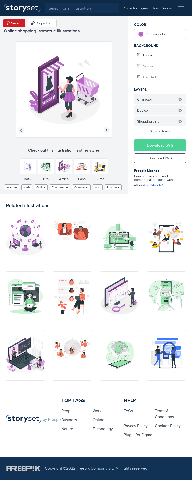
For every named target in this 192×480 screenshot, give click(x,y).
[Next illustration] (107, 130)
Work (97, 411)
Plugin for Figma (138, 435)
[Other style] (28, 166)
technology (103, 429)
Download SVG (160, 145)
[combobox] (82, 8)
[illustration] (25, 238)
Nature (67, 429)
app (97, 187)
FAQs (128, 411)
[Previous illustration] (21, 130)
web (27, 187)
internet (11, 187)
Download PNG (160, 158)
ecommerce (60, 187)
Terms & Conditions (164, 414)
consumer (81, 187)
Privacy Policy (136, 426)
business (69, 420)
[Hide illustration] (180, 99)
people (68, 411)
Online (41, 187)
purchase (113, 187)
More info (158, 185)
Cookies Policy (168, 426)
